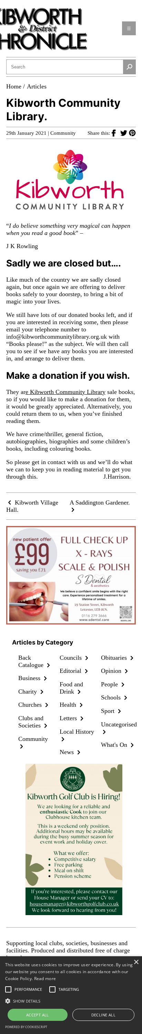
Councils (71, 657)
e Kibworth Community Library (65, 391)
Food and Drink (71, 688)
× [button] (136, 962)
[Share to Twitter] (124, 132)
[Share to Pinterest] (132, 132)
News (67, 752)
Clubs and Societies (30, 722)
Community (63, 133)
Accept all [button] (37, 1014)
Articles (37, 86)
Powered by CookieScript (26, 1027)
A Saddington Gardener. (100, 502)
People (110, 684)
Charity (28, 691)
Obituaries (115, 657)
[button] (71, 1000)
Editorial (71, 670)
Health (69, 704)
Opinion (112, 670)
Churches (30, 704)
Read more (45, 978)
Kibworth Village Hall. (32, 506)
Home (13, 86)
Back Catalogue (31, 661)
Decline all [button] (103, 1014)
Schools (111, 697)
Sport (108, 710)
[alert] (71, 995)
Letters (69, 718)
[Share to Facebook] (116, 132)
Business (30, 678)
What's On (115, 744)
